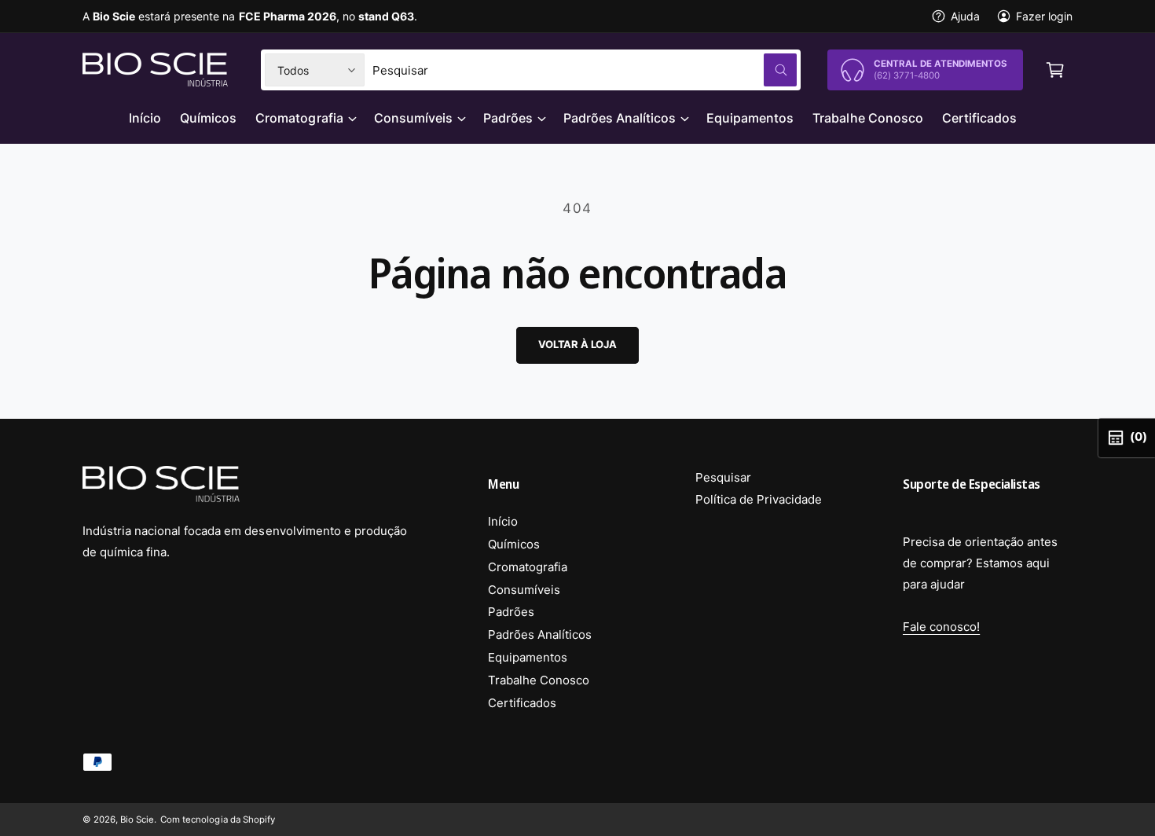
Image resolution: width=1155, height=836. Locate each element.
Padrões (508, 118)
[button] (1055, 70)
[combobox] (584, 70)
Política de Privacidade (758, 499)
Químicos (514, 544)
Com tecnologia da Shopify (217, 819)
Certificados (522, 702)
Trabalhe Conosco (538, 680)
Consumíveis (413, 118)
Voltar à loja (577, 344)
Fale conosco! (941, 626)
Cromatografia (299, 118)
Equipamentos (527, 657)
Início (503, 521)
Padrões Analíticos (619, 118)
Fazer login (1044, 16)
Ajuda (965, 16)
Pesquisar (723, 477)
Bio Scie (137, 819)
